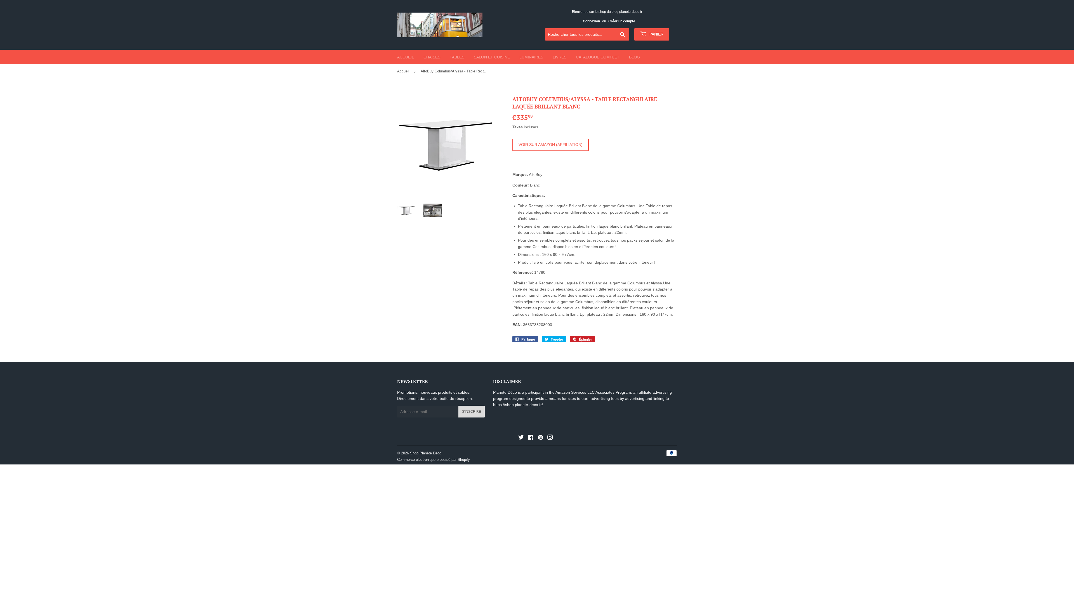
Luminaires (531, 57)
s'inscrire (471, 412)
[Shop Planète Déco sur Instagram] (550, 438)
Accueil (405, 57)
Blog (634, 57)
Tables (457, 57)
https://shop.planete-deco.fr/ (518, 404)
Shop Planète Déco (425, 453)
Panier (655, 34)
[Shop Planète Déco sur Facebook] (531, 438)
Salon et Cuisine (492, 57)
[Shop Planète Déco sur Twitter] (521, 438)
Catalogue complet (598, 57)
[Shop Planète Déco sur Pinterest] (540, 438)
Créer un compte (621, 21)
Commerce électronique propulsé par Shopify (433, 459)
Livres (559, 57)
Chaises (431, 57)
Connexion (591, 21)
